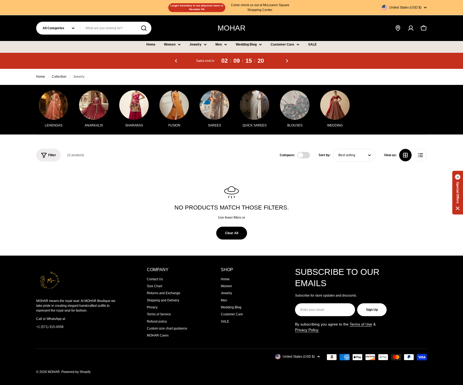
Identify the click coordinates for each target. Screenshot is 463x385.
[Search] (144, 28)
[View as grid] (405, 155)
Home (40, 77)
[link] (335, 109)
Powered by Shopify (76, 372)
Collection (59, 77)
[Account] (411, 28)
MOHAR (231, 28)
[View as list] (420, 155)
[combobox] (93, 28)
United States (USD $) (405, 7)
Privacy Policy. (307, 330)
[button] (176, 61)
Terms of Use (361, 324)
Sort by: (325, 155)
